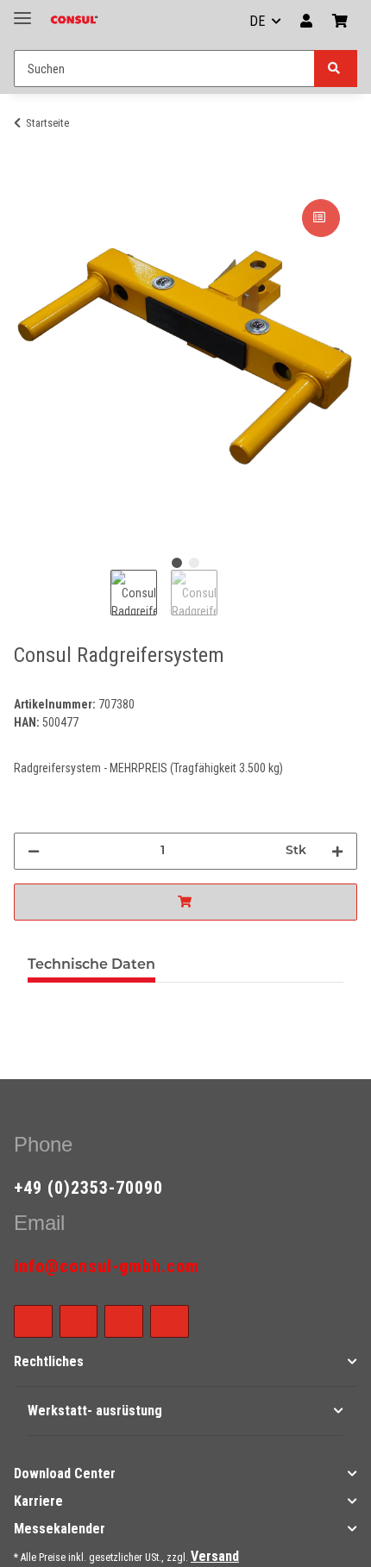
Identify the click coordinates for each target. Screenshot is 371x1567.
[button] (306, 21)
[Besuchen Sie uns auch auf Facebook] (33, 1321)
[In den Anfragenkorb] (185, 902)
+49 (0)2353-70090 (88, 1187)
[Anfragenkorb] (340, 21)
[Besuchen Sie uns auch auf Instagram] (123, 1321)
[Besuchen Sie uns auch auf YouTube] (79, 1321)
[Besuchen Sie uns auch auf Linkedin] (169, 1321)
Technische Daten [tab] (91, 965)
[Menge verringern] (34, 851)
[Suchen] (335, 68)
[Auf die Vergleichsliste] (321, 218)
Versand (215, 1556)
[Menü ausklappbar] (22, 11)
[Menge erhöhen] (337, 851)
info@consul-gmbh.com (106, 1266)
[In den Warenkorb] (27, 175)
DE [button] (257, 21)
